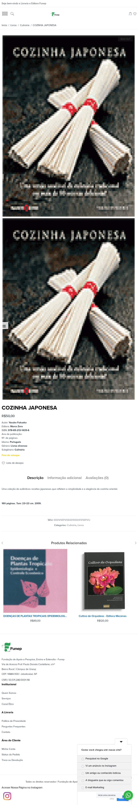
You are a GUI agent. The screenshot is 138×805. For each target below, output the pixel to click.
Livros (13, 25)
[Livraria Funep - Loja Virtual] (55, 14)
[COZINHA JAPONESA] (69, 215)
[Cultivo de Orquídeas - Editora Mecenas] (103, 581)
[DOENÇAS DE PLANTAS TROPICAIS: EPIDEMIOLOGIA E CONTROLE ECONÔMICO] (35, 581)
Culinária (24, 25)
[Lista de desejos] (134, 14)
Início (4, 25)
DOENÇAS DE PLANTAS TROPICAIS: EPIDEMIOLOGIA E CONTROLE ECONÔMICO (35, 616)
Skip (112, 798)
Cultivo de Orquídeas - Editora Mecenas (103, 616)
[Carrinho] (130, 14)
